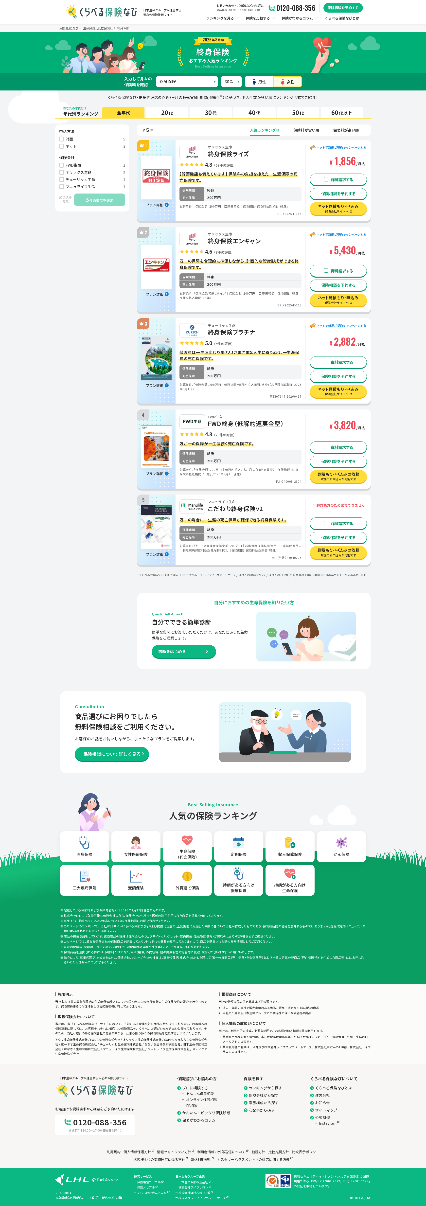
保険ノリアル (146, 1187)
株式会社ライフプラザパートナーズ (202, 1198)
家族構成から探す (263, 1102)
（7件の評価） (223, 252)
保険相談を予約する (343, 7)
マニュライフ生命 (221, 501)
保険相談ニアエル (149, 1182)
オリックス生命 (220, 147)
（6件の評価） (223, 343)
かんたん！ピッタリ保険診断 (206, 1112)
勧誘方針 (258, 1151)
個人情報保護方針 (137, 1151)
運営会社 (322, 1095)
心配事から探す (262, 1110)
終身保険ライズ (228, 154)
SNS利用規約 (201, 1159)
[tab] (123, 112)
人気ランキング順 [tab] (265, 130)
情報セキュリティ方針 (174, 1151)
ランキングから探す (265, 1087)
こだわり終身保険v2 (235, 508)
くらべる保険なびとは (333, 1087)
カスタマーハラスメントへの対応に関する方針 (253, 1159)
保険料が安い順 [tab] (306, 130)
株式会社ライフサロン (193, 1187)
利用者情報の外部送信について (221, 1151)
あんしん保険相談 (200, 1093)
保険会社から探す (263, 1095)
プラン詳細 (154, 204)
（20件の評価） (224, 434)
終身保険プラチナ (232, 332)
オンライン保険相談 (201, 1099)
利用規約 (114, 1151)
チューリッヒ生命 (221, 325)
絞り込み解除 (65, 199)
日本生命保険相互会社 (193, 1182)
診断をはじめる (172, 651)
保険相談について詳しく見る (112, 754)
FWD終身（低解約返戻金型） (246, 423)
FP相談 (191, 1105)
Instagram (328, 1123)
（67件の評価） (224, 165)
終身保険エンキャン (234, 241)
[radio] (259, 81)
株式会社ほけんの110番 (194, 1192)
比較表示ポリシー (306, 1151)
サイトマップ (326, 1110)
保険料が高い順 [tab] (346, 130)
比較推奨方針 (278, 1151)
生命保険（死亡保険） (98, 28)
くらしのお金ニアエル (152, 1192)
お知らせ (322, 1102)
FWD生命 (215, 416)
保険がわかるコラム (198, 1120)
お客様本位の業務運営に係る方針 (159, 1159)
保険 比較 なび (68, 28)
